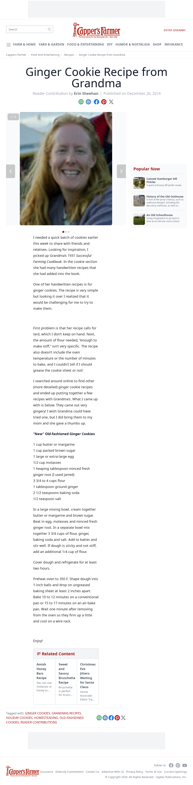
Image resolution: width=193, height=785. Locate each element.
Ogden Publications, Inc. (171, 777)
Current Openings (175, 771)
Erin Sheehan (86, 93)
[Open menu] (8, 44)
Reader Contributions (39, 722)
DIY (110, 44)
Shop (157, 44)
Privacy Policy (134, 771)
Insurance (174, 44)
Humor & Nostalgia (133, 44)
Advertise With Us (113, 771)
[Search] (49, 29)
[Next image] (121, 171)
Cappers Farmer (16, 54)
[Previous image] (10, 171)
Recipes (69, 54)
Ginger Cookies (37, 713)
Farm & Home (24, 44)
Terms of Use (153, 771)
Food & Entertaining (85, 44)
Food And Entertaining (45, 54)
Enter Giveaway (174, 30)
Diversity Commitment (69, 771)
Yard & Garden (51, 44)
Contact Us (92, 771)
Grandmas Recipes (66, 713)
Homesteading (46, 718)
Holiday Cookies (19, 718)
